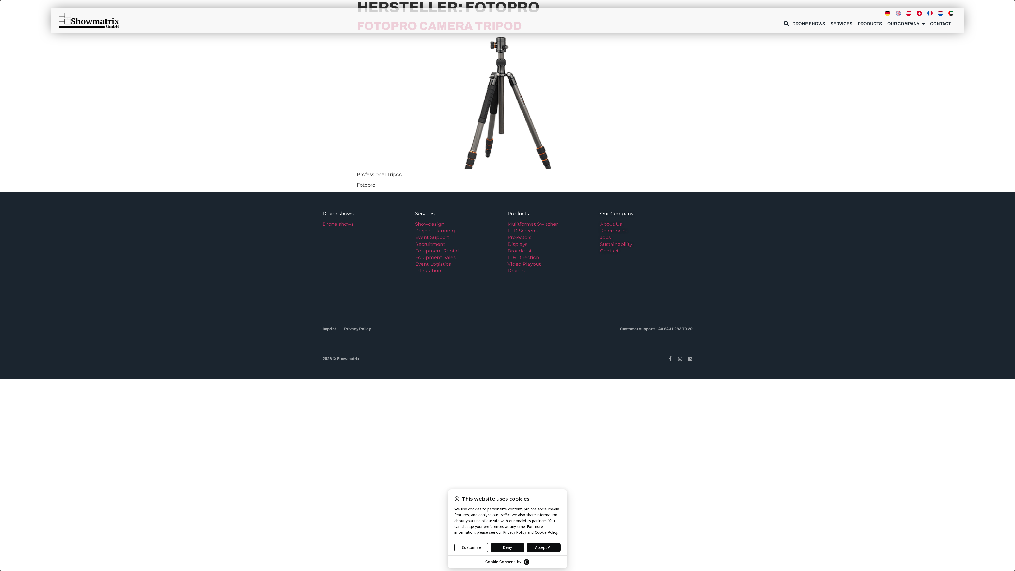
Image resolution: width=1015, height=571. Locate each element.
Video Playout (524, 264)
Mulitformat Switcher (533, 224)
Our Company (903, 23)
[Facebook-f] (670, 358)
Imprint (329, 329)
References (613, 231)
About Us (611, 224)
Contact (940, 23)
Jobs (605, 237)
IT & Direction (523, 257)
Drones (516, 271)
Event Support (432, 237)
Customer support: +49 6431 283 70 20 (656, 329)
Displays (518, 244)
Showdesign (429, 224)
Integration (428, 271)
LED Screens (523, 231)
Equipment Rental (437, 251)
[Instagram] (680, 358)
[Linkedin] (690, 358)
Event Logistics (433, 264)
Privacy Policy (357, 329)
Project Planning (435, 231)
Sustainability (616, 244)
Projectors (520, 237)
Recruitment (430, 244)
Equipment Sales (435, 257)
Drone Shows (808, 23)
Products (870, 23)
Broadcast (520, 251)
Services (841, 23)
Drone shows (338, 224)
